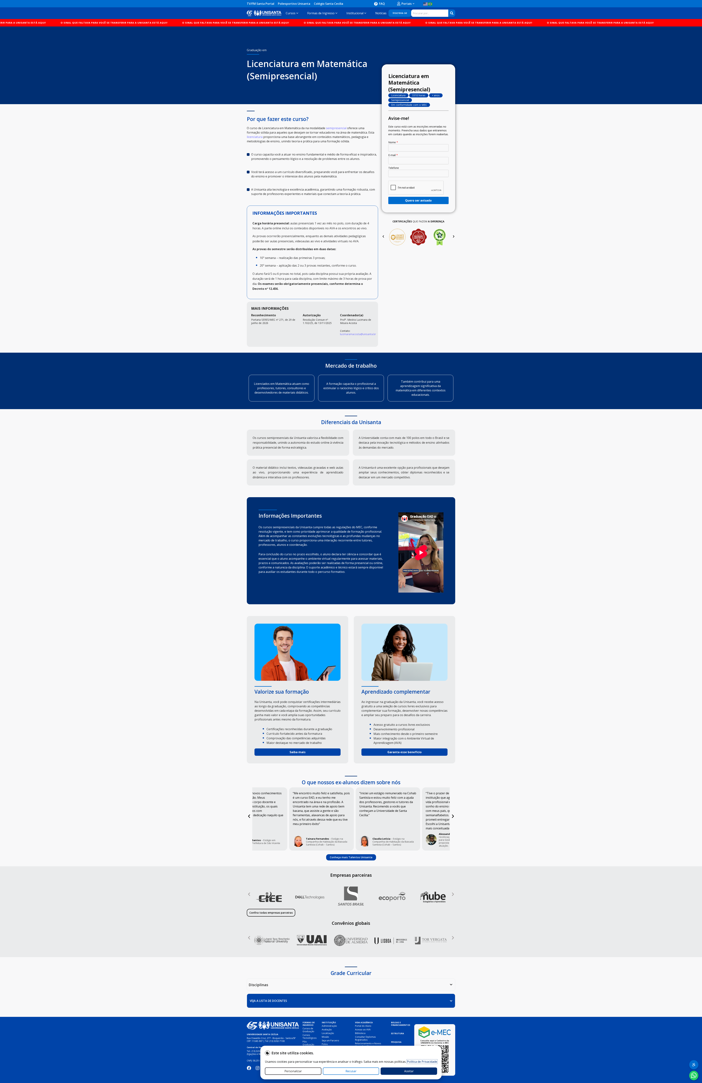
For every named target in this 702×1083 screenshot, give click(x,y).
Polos (325, 1044)
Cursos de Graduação (308, 1030)
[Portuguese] (430, 4)
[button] (383, 236)
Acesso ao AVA (363, 1029)
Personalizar (293, 1071)
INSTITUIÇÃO (329, 1022)
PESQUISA (396, 1042)
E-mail (393, 155)
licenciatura (255, 137)
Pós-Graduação (308, 1043)
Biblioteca (360, 1033)
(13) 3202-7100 (277, 1041)
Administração (329, 1025)
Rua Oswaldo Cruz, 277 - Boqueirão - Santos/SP (271, 1038)
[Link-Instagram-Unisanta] (257, 1068)
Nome (393, 142)
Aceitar (409, 1071)
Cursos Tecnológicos (309, 1036)
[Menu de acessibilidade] (693, 1064)
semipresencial (336, 128)
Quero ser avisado (418, 200)
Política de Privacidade (422, 1062)
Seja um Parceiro (330, 1040)
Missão (325, 1036)
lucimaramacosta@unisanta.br (358, 334)
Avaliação (327, 1029)
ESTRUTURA (397, 1033)
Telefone (393, 168)
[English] (425, 4)
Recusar (351, 1071)
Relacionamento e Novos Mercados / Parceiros (368, 1045)
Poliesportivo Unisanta (294, 3)
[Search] (451, 13)
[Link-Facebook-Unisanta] (249, 1068)
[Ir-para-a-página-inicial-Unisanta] (273, 1025)
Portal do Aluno (363, 1025)
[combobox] (429, 13)
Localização (328, 1033)
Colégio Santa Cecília (328, 3)
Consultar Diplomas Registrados (365, 1038)
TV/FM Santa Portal (260, 3)
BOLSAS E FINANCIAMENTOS (400, 1023)
